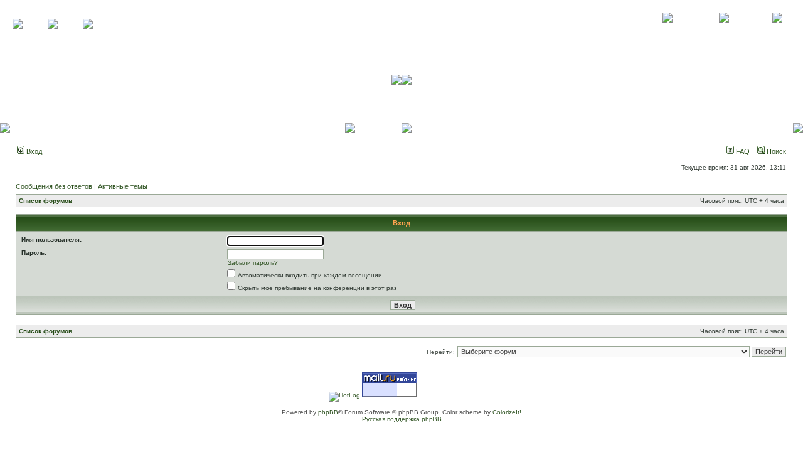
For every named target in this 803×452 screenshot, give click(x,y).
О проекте (667, 31)
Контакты (723, 31)
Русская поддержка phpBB (402, 419)
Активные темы (122, 186)
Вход (33, 151)
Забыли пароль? (253, 262)
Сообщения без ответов (54, 186)
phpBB (328, 412)
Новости (776, 31)
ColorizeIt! (506, 412)
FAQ (742, 151)
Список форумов (45, 200)
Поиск (775, 151)
